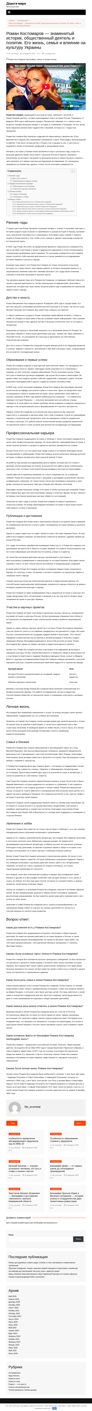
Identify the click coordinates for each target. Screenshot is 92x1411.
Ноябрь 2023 (14, 1339)
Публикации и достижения (24, 186)
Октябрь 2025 (14, 1305)
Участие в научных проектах (24, 189)
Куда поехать (14, 1376)
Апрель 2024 (14, 1331)
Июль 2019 (13, 1353)
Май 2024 (12, 1328)
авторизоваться (50, 1223)
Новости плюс (14, 1381)
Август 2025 (14, 1308)
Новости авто (14, 1379)
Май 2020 (12, 1351)
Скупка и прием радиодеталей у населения (26, 1277)
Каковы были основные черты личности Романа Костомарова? (40, 204)
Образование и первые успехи (25, 181)
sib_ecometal (13, 53)
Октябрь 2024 (14, 1313)
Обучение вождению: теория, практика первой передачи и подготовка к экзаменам (43, 1268)
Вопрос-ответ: (15, 199)
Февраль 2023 (14, 1342)
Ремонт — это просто (17, 1384)
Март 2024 (13, 1333)
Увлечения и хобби (20, 197)
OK (54, 1408)
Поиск (11, 1235)
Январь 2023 (14, 1345)
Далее (78, 1123)
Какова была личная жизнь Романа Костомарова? (35, 213)
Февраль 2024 (14, 1336)
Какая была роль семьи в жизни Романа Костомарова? (37, 206)
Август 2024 (14, 1319)
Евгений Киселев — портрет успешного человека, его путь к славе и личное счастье (25, 1168)
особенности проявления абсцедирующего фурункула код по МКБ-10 (23, 1141)
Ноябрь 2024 (14, 1311)
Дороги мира (16, 3)
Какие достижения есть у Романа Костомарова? (33, 202)
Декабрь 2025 (14, 1302)
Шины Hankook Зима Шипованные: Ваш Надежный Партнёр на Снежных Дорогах (43, 1274)
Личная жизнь (15, 191)
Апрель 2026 (14, 1299)
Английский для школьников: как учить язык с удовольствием (34, 1271)
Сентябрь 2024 (15, 1316)
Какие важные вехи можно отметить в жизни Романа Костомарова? (42, 209)
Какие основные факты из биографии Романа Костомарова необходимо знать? (45, 211)
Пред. (13, 1123)
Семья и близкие (20, 194)
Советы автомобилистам (19, 1387)
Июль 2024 (13, 1322)
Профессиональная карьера (21, 184)
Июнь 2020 (13, 1348)
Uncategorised (50, 53)
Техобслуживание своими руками (23, 1390)
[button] (71, 171)
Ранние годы (14, 176)
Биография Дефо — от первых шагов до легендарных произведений (66, 1168)
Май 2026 (12, 1296)
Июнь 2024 (13, 1325)
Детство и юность (20, 178)
